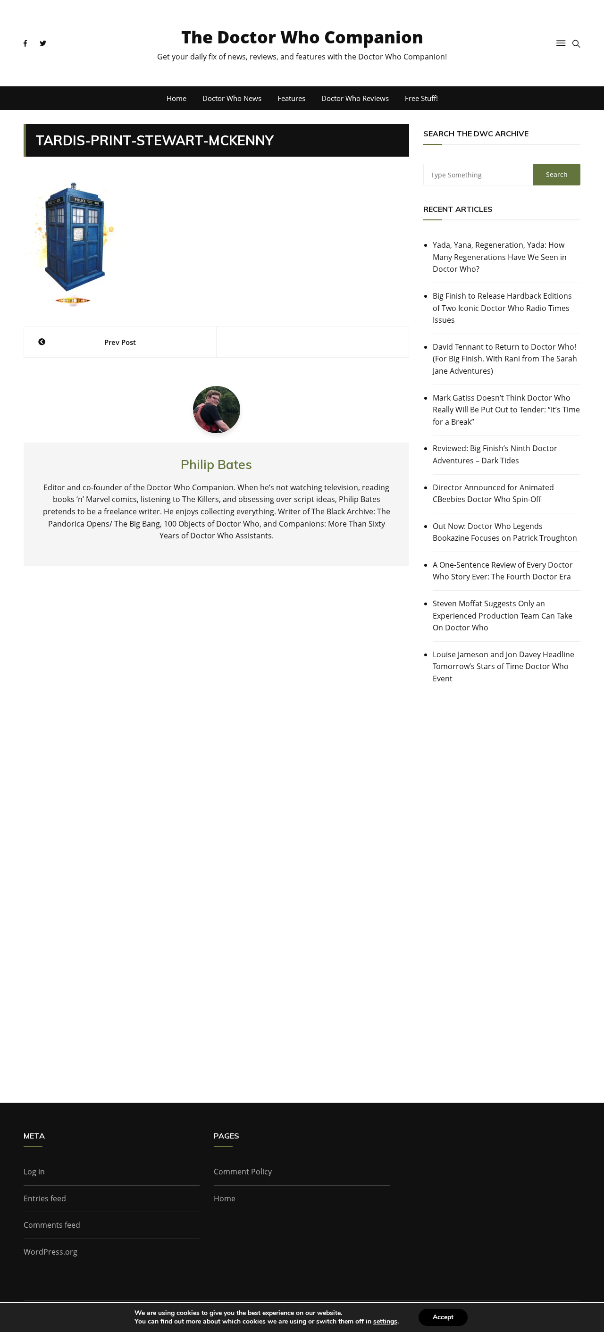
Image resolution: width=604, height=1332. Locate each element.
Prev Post (120, 342)
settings (385, 1321)
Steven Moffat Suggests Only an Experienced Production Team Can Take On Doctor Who (502, 615)
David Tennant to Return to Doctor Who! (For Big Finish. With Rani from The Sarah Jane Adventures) (505, 359)
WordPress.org (50, 1252)
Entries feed (45, 1198)
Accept (443, 1317)
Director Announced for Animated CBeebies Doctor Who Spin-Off (493, 493)
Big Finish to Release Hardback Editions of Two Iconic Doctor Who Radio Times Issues (502, 308)
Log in (34, 1171)
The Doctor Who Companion (302, 37)
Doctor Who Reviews (355, 98)
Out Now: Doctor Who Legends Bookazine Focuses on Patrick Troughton (505, 532)
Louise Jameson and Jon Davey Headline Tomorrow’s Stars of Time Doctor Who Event (503, 666)
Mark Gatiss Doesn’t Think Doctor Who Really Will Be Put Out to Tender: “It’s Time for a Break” (506, 410)
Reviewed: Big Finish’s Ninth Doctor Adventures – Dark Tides (495, 454)
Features (291, 98)
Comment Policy (243, 1171)
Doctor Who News (231, 98)
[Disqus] (216, 712)
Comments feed (52, 1225)
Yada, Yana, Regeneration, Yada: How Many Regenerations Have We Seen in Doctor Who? (500, 257)
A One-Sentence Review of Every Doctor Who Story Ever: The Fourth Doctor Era (503, 571)
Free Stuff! (421, 98)
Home (176, 98)
